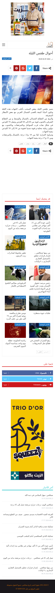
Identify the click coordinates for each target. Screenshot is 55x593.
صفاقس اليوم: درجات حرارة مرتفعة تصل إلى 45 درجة (31, 505)
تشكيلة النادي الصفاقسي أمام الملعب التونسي (35, 536)
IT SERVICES (20, 589)
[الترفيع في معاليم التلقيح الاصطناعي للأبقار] (15, 272)
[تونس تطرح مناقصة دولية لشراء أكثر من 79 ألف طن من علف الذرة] (15, 303)
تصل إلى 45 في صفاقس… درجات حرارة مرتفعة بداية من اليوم (28, 558)
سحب (27, 143)
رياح (33, 143)
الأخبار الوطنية (7, 58)
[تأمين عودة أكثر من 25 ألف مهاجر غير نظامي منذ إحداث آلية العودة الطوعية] (39, 212)
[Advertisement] (27, 170)
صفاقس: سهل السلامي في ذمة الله (39, 495)
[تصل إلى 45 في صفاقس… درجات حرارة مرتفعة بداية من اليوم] (15, 212)
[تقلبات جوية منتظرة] (39, 303)
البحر (39, 143)
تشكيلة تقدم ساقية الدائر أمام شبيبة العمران (35, 527)
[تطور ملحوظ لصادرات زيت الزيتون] (15, 242)
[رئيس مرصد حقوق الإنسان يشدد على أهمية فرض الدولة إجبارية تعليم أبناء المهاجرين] (39, 272)
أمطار (45, 143)
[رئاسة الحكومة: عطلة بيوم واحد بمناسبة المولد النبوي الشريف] (15, 330)
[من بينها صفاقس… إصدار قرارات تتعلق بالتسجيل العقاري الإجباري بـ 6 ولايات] (39, 242)
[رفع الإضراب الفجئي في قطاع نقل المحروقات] (39, 330)
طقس (21, 143)
